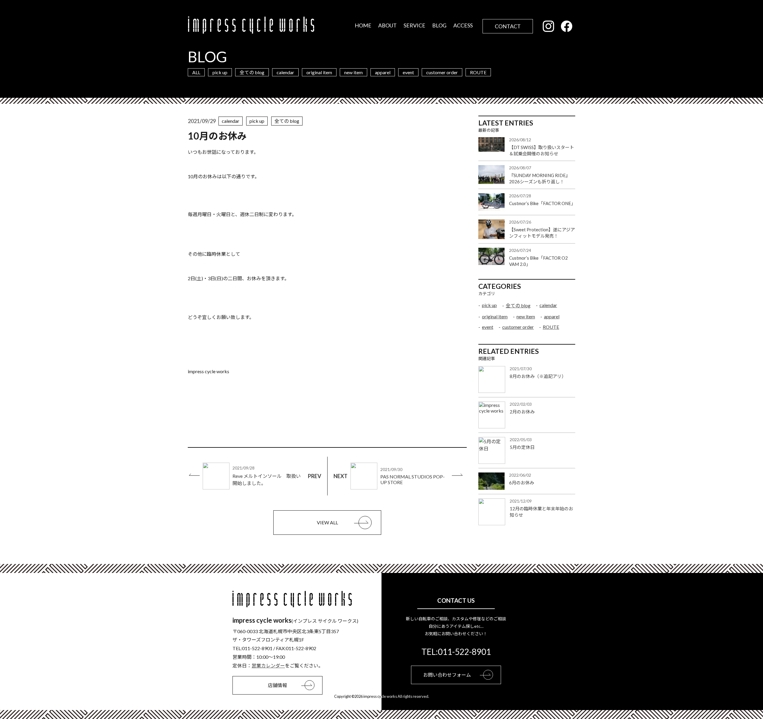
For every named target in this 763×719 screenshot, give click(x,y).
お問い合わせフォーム (447, 675)
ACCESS (463, 25)
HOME (363, 25)
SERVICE (414, 25)
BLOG (439, 25)
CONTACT (508, 26)
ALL (196, 72)
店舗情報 (277, 685)
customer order (442, 72)
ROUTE (478, 72)
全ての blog (252, 72)
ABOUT (387, 25)
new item (353, 72)
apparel (382, 72)
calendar (285, 72)
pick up (220, 72)
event (408, 72)
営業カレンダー (268, 665)
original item (319, 72)
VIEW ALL (327, 522)
